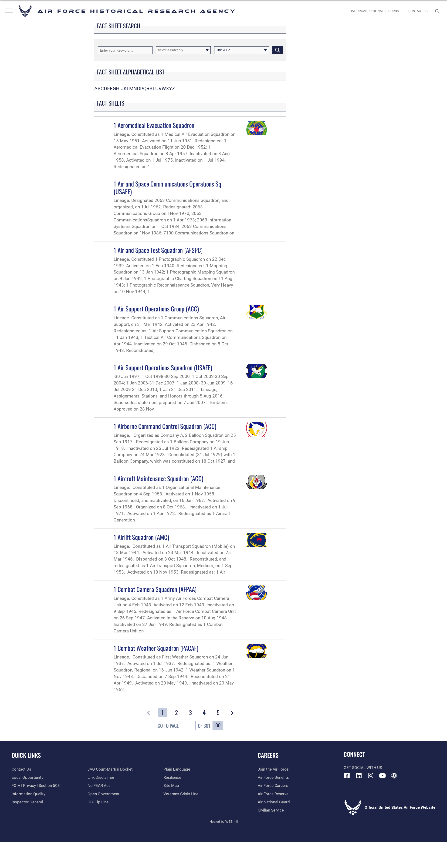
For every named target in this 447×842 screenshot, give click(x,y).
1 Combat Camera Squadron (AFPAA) (155, 589)
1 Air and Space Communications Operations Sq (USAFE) (167, 187)
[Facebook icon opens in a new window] (347, 775)
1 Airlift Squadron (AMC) (141, 537)
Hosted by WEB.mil (224, 821)
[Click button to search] (277, 50)
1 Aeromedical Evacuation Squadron (154, 125)
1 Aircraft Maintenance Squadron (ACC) (158, 478)
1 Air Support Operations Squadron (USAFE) (163, 367)
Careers (268, 755)
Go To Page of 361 (184, 725)
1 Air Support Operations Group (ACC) (156, 308)
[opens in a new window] (358, 775)
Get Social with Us (363, 767)
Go (217, 725)
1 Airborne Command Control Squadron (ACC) (165, 426)
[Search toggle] (437, 11)
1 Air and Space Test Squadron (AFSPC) (158, 250)
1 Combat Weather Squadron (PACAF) (156, 648)
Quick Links (26, 755)
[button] (7, 11)
